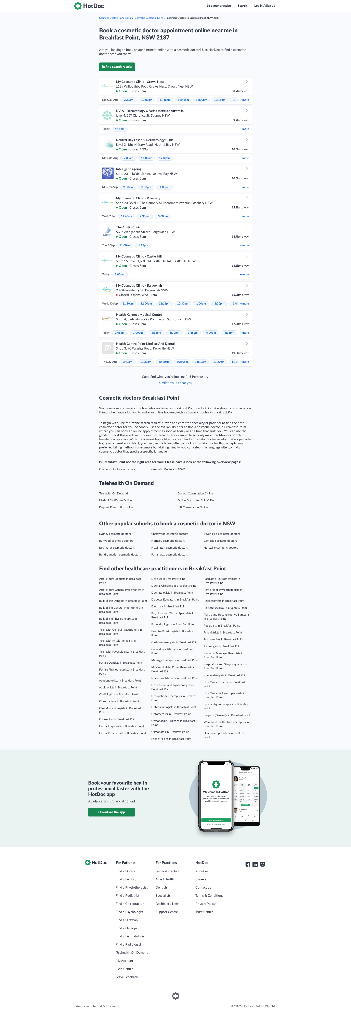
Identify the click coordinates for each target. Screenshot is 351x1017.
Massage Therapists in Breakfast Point (175, 660)
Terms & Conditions (209, 895)
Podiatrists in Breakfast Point (222, 625)
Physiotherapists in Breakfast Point (225, 607)
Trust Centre (204, 912)
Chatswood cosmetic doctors (169, 534)
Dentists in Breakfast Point (168, 579)
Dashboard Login (168, 903)
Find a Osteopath (128, 928)
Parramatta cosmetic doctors (169, 554)
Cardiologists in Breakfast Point (118, 694)
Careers (200, 879)
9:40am (127, 362)
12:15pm (219, 100)
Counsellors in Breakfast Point (117, 719)
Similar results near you (175, 383)
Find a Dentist (126, 879)
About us (201, 871)
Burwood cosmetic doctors (116, 540)
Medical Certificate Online (115, 500)
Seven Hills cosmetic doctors (222, 534)
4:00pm (164, 187)
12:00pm (201, 100)
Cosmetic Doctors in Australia (115, 18)
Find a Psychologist (129, 912)
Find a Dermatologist (131, 936)
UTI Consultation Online (193, 507)
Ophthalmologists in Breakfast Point (173, 707)
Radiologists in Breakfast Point (223, 646)
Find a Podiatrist (127, 895)
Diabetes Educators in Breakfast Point (175, 599)
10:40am (164, 362)
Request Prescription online (116, 507)
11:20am (218, 362)
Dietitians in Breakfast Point (168, 606)
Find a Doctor (125, 871)
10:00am (146, 100)
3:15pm (156, 332)
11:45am (183, 100)
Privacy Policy (205, 903)
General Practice (167, 871)
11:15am (165, 100)
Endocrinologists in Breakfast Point (173, 624)
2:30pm (145, 216)
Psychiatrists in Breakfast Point (223, 632)
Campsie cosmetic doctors (220, 540)
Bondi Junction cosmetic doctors (120, 554)
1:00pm (201, 303)
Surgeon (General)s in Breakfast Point (227, 715)
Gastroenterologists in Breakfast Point (174, 642)
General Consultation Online (195, 493)
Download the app (111, 812)
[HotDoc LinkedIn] (255, 864)
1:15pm (143, 245)
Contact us (203, 887)
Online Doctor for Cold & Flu (196, 500)
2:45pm (120, 332)
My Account (124, 960)
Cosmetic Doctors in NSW (149, 18)
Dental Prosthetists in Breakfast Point (122, 733)
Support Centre (167, 912)
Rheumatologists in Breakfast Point (225, 675)
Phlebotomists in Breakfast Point (224, 600)
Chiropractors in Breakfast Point (119, 701)
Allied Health (165, 879)
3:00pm (163, 216)
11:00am (146, 158)
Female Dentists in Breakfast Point (120, 662)
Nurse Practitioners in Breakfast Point (175, 678)
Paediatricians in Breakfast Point (171, 739)
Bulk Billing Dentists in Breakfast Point (123, 600)
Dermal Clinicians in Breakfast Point (173, 585)
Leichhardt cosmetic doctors (117, 547)
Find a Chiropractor (130, 903)
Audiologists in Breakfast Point (118, 687)
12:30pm (182, 303)
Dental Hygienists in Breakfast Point (121, 726)
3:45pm (193, 332)
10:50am (182, 362)
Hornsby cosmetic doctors (168, 540)
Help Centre (124, 969)
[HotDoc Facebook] (247, 864)
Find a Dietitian (127, 920)
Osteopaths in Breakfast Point (170, 732)
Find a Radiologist (128, 944)
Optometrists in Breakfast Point (171, 714)
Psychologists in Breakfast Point (223, 639)
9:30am (128, 100)
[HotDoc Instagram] (262, 864)
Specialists (163, 895)
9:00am (128, 187)
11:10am (200, 362)
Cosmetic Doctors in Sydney (117, 469)
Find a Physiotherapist (132, 887)
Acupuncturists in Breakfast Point (120, 680)
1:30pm (219, 303)
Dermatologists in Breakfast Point (172, 592)
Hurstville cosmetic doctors (221, 547)
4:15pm (120, 129)
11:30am (128, 303)
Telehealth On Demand (113, 493)
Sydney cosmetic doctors (115, 534)
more (244, 100)
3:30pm (146, 187)
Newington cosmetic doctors (169, 547)
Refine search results (117, 66)
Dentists (162, 887)
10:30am (145, 362)
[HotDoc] (89, 6)
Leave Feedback (127, 977)
